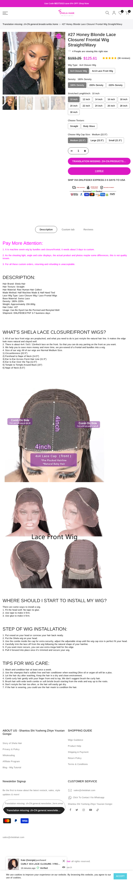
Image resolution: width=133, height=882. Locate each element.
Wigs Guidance (75, 740)
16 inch (111, 99)
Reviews (88, 229)
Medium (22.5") (77, 140)
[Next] (59, 63)
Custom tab (68, 229)
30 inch (73, 112)
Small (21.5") (115, 140)
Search (68, 867)
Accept (120, 876)
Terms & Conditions (78, 764)
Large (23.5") (97, 140)
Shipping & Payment (78, 752)
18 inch (123, 99)
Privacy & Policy (11, 749)
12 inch (86, 99)
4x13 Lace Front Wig (102, 71)
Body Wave (89, 126)
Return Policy (75, 758)
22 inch (86, 105)
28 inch (123, 105)
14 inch (98, 99)
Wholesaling (9, 755)
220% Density (116, 85)
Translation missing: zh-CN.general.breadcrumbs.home (30, 24)
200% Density (96, 85)
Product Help (74, 746)
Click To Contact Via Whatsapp (88, 797)
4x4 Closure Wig (78, 71)
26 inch (111, 105)
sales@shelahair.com (84, 790)
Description (46, 229)
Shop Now (84, 3)
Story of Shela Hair (12, 743)
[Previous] (8, 63)
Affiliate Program (11, 761)
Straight (74, 126)
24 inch (98, 105)
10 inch (73, 99)
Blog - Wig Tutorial (12, 767)
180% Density (77, 85)
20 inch (73, 105)
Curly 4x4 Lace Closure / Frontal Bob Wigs (41, 864)
